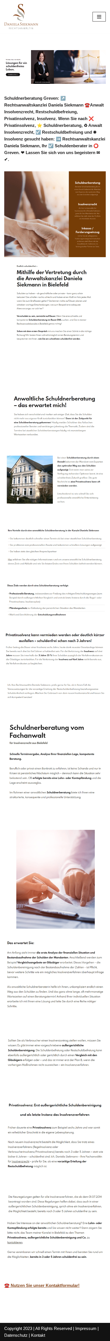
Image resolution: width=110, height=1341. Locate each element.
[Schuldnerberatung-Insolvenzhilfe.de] (21, 16)
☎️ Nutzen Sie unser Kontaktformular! (42, 1285)
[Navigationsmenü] (99, 17)
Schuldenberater (29, 374)
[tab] (29, 375)
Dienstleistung (78, 374)
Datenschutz (16, 1335)
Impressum (85, 1328)
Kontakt (38, 1335)
